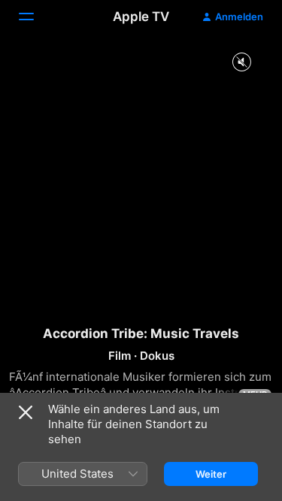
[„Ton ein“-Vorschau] (241, 62)
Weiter (211, 474)
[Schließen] (25, 412)
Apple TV (141, 16)
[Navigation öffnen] (35, 16)
